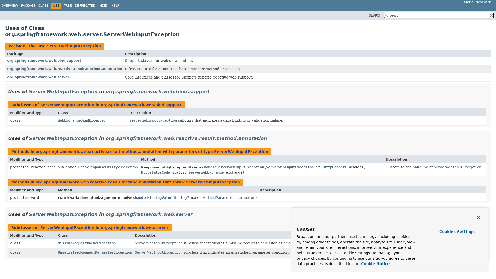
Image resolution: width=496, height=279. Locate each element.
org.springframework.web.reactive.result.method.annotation (64, 69)
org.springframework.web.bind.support (44, 61)
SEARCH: (375, 15)
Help (115, 5)
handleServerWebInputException (234, 167)
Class (43, 5)
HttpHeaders (335, 167)
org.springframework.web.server (38, 77)
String (180, 198)
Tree (68, 5)
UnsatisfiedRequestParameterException (95, 252)
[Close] (478, 217)
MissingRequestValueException (87, 243)
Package (28, 5)
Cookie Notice (375, 264)
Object (126, 167)
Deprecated (85, 5)
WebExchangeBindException (82, 120)
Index (103, 5)
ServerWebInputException (74, 46)
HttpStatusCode (155, 172)
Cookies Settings (457, 232)
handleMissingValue (153, 198)
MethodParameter (218, 198)
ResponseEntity (103, 167)
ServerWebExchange (206, 172)
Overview (10, 5)
